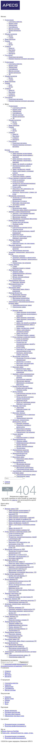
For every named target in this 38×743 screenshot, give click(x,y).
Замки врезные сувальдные (18, 516)
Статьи (11, 37)
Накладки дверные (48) (12, 598)
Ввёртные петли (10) (15, 588)
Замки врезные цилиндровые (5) (19, 510)
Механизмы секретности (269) (15, 549)
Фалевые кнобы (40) (15, 577)
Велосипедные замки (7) (17, 561)
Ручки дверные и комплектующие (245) (18, 531)
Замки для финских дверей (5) (19, 523)
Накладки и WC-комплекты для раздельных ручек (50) (19, 543)
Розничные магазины (16, 57)
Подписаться (24, 662)
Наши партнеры (10, 39)
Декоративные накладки (13, 632)
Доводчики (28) (14, 595)
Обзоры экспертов (11, 34)
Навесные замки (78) (12, 560)
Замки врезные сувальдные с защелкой (21, 517)
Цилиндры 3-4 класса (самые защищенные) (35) (18, 552)
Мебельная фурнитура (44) (13, 636)
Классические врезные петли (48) (20, 581)
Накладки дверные (15, 634)
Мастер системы (14, 29)
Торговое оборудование (12, 714)
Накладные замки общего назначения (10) (22, 641)
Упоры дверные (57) (15, 627)
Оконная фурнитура (11, 643)
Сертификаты (13, 27)
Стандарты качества (15, 21)
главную (14, 500)
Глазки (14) (12, 618)
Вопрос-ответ (13, 23)
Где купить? (9, 55)
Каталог (7, 150)
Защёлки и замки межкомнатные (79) (17, 565)
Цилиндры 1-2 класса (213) (18, 554)
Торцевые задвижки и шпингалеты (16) (22, 609)
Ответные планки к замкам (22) (19, 530)
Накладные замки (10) (12, 639)
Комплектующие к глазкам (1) (19, 620)
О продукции (9, 20)
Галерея (7, 41)
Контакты (12, 53)
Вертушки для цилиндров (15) (19, 556)
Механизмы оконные (16, 644)
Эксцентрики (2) (14, 630)
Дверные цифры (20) (15, 623)
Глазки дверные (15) (11, 616)
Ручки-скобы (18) (14, 540)
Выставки (12, 50)
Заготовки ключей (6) (16, 558)
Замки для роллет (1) (15, 528)
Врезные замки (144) (11, 508)
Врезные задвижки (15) (16, 607)
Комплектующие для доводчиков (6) (21, 597)
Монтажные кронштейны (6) (18, 648)
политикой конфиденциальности (16, 664)
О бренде (8, 46)
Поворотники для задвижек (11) (19, 614)
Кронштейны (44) (14, 637)
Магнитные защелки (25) (17, 570)
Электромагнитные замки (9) (14, 646)
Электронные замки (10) (17, 657)
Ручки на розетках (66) (16, 533)
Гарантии (8, 685)
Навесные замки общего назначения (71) (22, 563)
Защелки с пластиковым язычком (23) (21, 567)
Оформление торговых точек (14, 716)
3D (10, 32)
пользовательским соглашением (11, 666)
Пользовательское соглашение (15, 724)
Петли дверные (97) (11, 579)
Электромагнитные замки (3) (18, 650)
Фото (10, 43)
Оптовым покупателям (12, 712)
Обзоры (7, 700)
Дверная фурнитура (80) (13, 621)
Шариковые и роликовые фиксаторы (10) (22, 572)
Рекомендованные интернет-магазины (21, 59)
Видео (11, 36)
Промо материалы (15, 30)
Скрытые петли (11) (15, 583)
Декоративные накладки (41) (18, 602)
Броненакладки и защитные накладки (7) (22, 600)
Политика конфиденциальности (15, 726)
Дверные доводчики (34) (13, 593)
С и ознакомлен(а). (16, 665)
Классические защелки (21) (18, 568)
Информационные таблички (18, 625)
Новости (11, 48)
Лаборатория (13, 25)
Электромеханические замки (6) (19, 655)
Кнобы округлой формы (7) (18, 576)
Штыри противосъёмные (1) (18, 628)
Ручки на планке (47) (16, 535)
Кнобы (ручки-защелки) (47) (14, 574)
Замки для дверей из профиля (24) (20, 519)
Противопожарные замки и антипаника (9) (23, 521)
